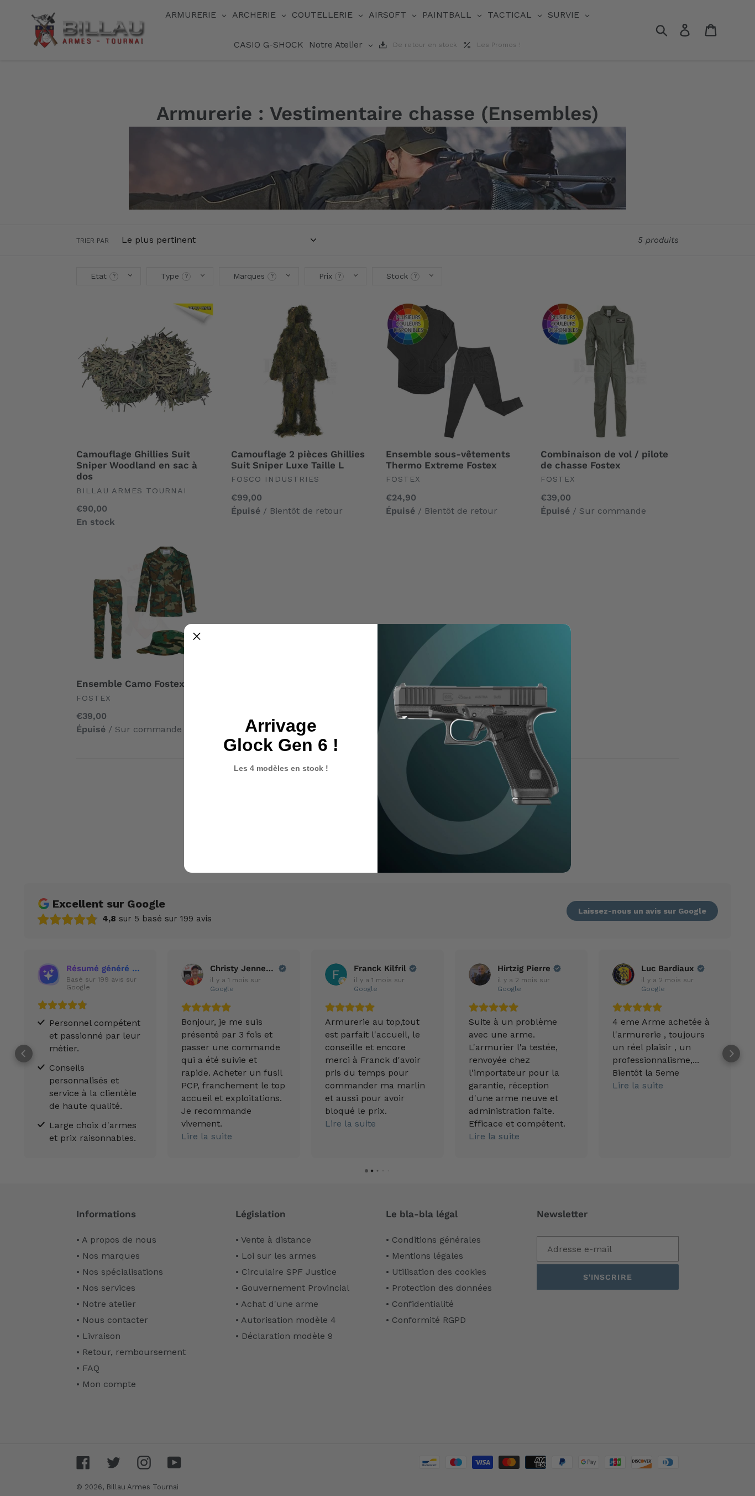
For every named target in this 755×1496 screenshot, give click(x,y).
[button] (196, 636)
